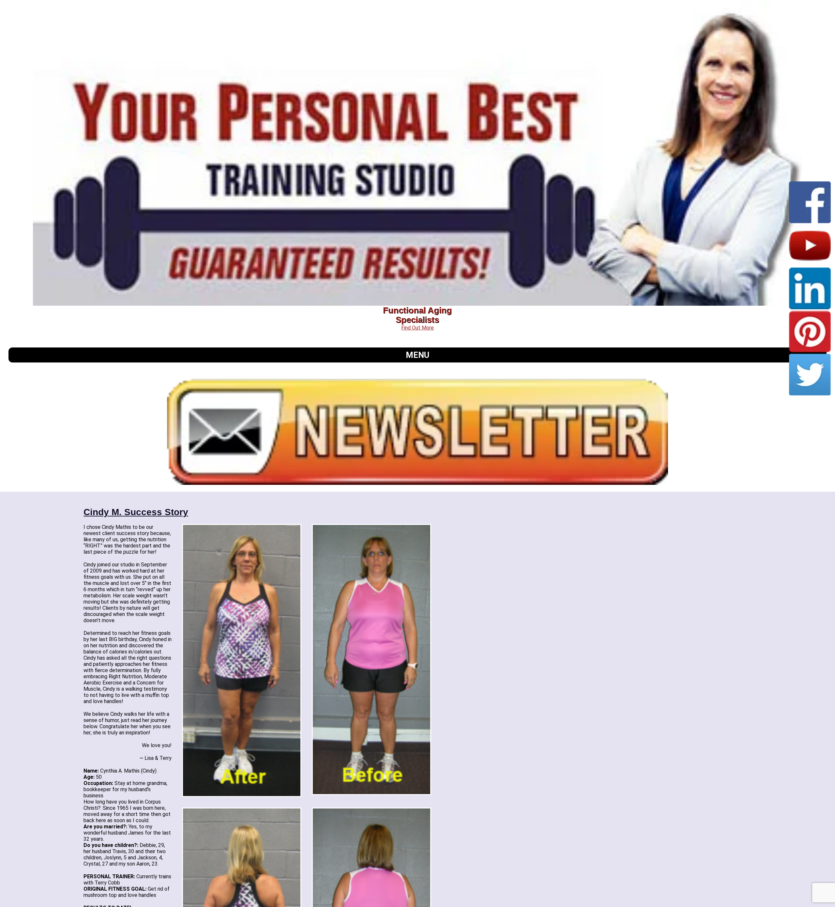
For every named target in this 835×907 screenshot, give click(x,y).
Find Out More (417, 328)
